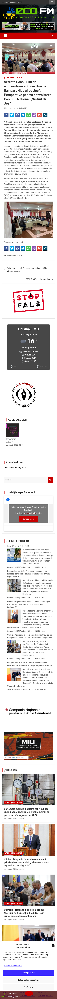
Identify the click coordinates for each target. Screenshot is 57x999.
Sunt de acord (28, 519)
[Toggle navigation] (5, 36)
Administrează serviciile (13, 966)
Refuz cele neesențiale (28, 980)
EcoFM (24, 108)
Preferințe (28, 987)
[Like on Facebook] (17, 115)
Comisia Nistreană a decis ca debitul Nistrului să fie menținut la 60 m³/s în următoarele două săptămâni (29, 636)
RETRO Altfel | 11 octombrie (38, 279)
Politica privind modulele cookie (29, 513)
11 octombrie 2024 (12, 108)
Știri (6, 77)
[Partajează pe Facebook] (6, 115)
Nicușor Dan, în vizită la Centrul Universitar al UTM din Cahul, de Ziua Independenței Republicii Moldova (29, 664)
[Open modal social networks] (45, 115)
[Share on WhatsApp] (28, 115)
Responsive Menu (52, 2)
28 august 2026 (10, 818)
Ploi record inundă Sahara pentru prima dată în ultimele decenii (27, 269)
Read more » (33, 563)
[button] (53, 946)
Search (50, 480)
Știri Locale (10, 770)
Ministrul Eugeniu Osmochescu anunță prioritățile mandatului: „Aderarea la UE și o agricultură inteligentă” (28, 604)
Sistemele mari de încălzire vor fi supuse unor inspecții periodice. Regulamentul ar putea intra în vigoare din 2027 (28, 574)
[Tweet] (12, 115)
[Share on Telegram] (23, 115)
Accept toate (28, 972)
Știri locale (16, 77)
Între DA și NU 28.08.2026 (18, 546)
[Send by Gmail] (39, 115)
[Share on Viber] (34, 115)
